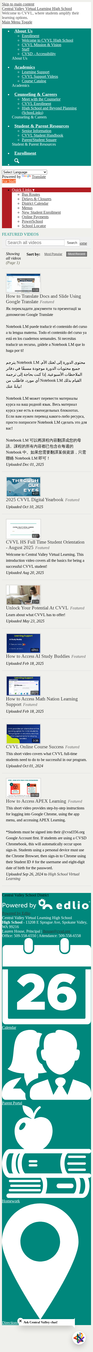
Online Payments (35, 217)
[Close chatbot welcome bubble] (20, 1321)
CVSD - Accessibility (39, 54)
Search (17, 161)
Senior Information (36, 131)
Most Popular (53, 254)
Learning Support (35, 72)
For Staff (9, 181)
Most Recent (76, 254)
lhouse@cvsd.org (56, 931)
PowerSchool (32, 221)
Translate (39, 177)
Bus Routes (31, 194)
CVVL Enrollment (36, 103)
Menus (27, 208)
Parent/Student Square (39, 140)
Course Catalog (34, 81)
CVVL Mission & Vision (41, 45)
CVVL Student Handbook (42, 135)
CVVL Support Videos (40, 76)
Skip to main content (18, 4)
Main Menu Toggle (17, 22)
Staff (25, 49)
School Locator (34, 226)
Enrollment (30, 36)
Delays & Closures (36, 199)
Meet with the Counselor (41, 99)
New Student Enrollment (41, 212)
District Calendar (35, 203)
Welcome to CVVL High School (47, 40)
